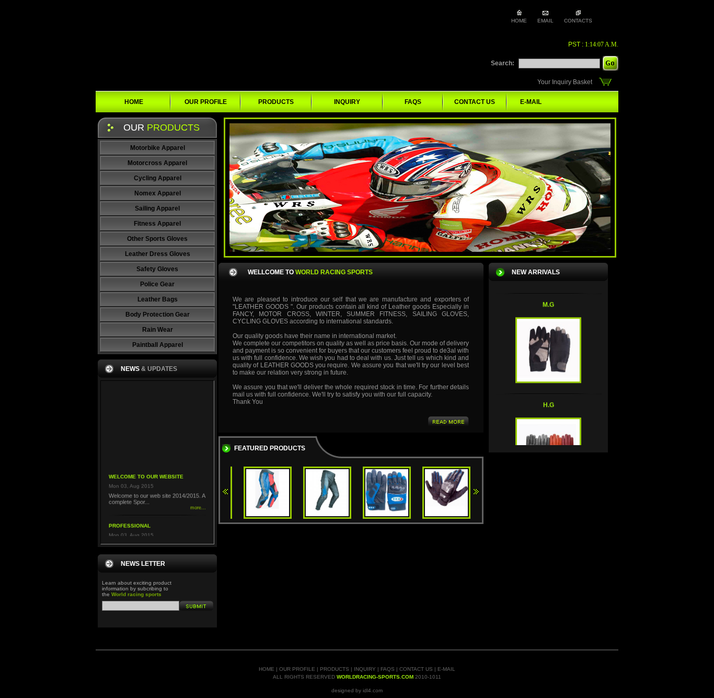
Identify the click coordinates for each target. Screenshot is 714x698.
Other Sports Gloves (157, 238)
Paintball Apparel (157, 344)
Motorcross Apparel (157, 163)
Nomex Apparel (157, 193)
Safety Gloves (157, 269)
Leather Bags (157, 299)
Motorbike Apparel (157, 148)
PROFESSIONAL (130, 517)
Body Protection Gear (157, 314)
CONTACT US (474, 102)
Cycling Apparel (157, 178)
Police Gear (157, 284)
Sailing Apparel (157, 208)
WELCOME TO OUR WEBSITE (146, 468)
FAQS (413, 102)
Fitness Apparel (157, 223)
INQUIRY (347, 102)
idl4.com (373, 690)
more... (198, 499)
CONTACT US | (418, 669)
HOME (133, 102)
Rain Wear (157, 329)
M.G (548, 296)
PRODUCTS (276, 102)
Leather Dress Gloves (157, 254)
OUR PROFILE (206, 102)
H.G (548, 396)
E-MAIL (531, 102)
